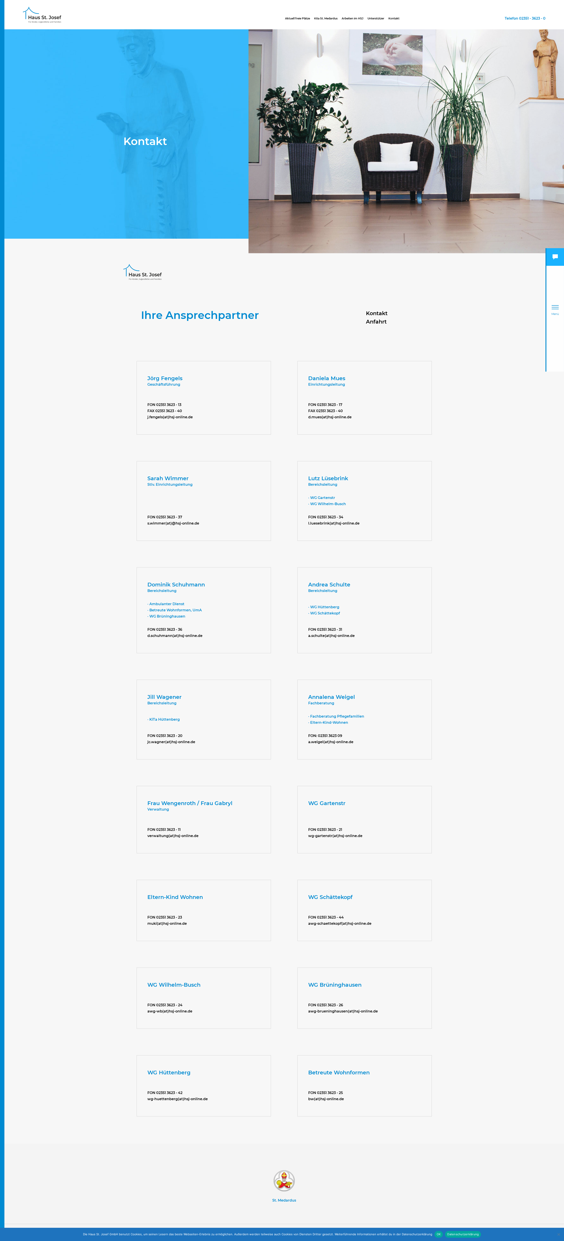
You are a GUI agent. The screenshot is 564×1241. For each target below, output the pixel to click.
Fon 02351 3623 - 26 (325, 1005)
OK (439, 1234)
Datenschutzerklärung (463, 1234)
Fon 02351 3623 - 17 (325, 405)
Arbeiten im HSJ (352, 18)
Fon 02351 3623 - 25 (325, 1093)
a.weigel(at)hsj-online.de (330, 742)
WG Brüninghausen (335, 985)
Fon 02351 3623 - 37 (164, 517)
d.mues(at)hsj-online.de (330, 417)
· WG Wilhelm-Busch (327, 504)
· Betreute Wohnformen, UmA (174, 610)
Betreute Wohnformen (339, 1073)
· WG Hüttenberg (323, 607)
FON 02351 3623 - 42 (164, 1093)
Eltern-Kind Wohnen (175, 897)
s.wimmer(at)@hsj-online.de (173, 523)
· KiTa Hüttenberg (163, 719)
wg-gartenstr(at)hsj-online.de (335, 836)
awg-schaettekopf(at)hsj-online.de (339, 923)
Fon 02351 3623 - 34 (325, 517)
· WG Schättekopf (324, 613)
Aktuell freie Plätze (297, 18)
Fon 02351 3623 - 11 (164, 830)
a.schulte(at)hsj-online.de (331, 636)
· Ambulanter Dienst (165, 604)
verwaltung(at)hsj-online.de (173, 836)
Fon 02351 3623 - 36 (164, 629)
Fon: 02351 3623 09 (325, 736)
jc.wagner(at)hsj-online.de (171, 742)
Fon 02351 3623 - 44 (326, 917)
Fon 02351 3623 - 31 (325, 629)
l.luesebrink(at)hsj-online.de (334, 523)
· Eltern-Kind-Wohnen (328, 722)
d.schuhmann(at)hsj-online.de (174, 636)
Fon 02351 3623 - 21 (325, 830)
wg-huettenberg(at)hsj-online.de (177, 1099)
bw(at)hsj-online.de (326, 1099)
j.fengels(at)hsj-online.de (170, 417)
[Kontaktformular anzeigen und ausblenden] (555, 257)
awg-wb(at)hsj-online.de (169, 1011)
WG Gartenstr (326, 803)
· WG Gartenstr (321, 498)
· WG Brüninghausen (166, 616)
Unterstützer (375, 18)
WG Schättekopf (330, 897)
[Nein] (558, 1234)
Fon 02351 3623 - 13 (164, 405)
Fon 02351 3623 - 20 (164, 736)
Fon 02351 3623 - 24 (164, 1005)
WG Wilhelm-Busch (173, 985)
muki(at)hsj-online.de (167, 923)
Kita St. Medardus (326, 18)
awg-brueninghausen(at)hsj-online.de (343, 1011)
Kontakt (393, 18)
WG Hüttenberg (169, 1073)
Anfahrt (376, 321)
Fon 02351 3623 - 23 (164, 917)
